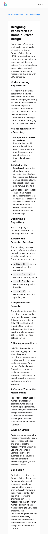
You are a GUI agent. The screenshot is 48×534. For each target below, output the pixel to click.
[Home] (5, 3)
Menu (40, 4)
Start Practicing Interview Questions (31, 14)
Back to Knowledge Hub (15, 14)
